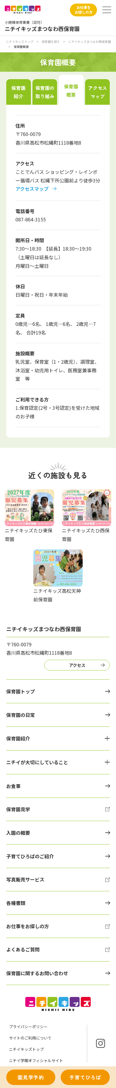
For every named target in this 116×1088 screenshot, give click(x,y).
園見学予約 (31, 1077)
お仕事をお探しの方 (84, 10)
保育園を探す (51, 41)
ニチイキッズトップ (19, 41)
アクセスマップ (97, 92)
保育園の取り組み (44, 92)
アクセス (77, 665)
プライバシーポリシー (28, 1026)
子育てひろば (85, 1077)
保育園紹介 (18, 92)
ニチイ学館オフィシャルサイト (36, 1060)
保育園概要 (71, 90)
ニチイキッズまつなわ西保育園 (89, 41)
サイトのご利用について (30, 1038)
